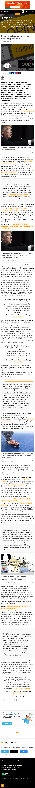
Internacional (15, 747)
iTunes (30, 60)
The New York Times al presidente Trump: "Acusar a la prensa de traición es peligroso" (17, 226)
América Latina (5, 747)
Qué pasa (4, 696)
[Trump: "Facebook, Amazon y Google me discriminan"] (17, 135)
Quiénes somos (5, 761)
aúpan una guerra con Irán (15, 485)
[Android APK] (5, 774)
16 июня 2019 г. (17, 362)
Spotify (30, 66)
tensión (14, 699)
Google (30, 63)
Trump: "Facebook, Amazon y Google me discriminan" (16, 149)
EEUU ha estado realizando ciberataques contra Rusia (14, 209)
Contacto (15, 763)
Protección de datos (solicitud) (9, 767)
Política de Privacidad (6, 765)
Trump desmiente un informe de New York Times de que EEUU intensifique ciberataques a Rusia (17, 255)
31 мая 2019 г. (17, 693)
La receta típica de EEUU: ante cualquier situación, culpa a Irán (14, 578)
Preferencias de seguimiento (8, 769)
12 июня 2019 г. (17, 317)
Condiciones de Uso (15, 761)
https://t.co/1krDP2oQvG (22, 688)
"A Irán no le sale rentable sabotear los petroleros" (16, 500)
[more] (32, 153)
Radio (9, 696)
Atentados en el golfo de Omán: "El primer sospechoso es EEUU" (16, 607)
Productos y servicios (6, 763)
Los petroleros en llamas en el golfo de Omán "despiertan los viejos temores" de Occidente (17, 455)
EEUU (13, 696)
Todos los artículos (9, 78)
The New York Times (6, 699)
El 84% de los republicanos (17, 171)
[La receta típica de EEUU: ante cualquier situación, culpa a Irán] (17, 564)
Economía (25, 747)
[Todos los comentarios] (2, 785)
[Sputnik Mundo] (5, 12)
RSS (19, 767)
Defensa (31, 747)
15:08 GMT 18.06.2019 (6, 41)
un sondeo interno (28, 111)
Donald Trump (23, 696)
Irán (17, 696)
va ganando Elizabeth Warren (17, 195)
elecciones (20, 699)
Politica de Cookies (17, 765)
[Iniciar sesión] (26, 11)
